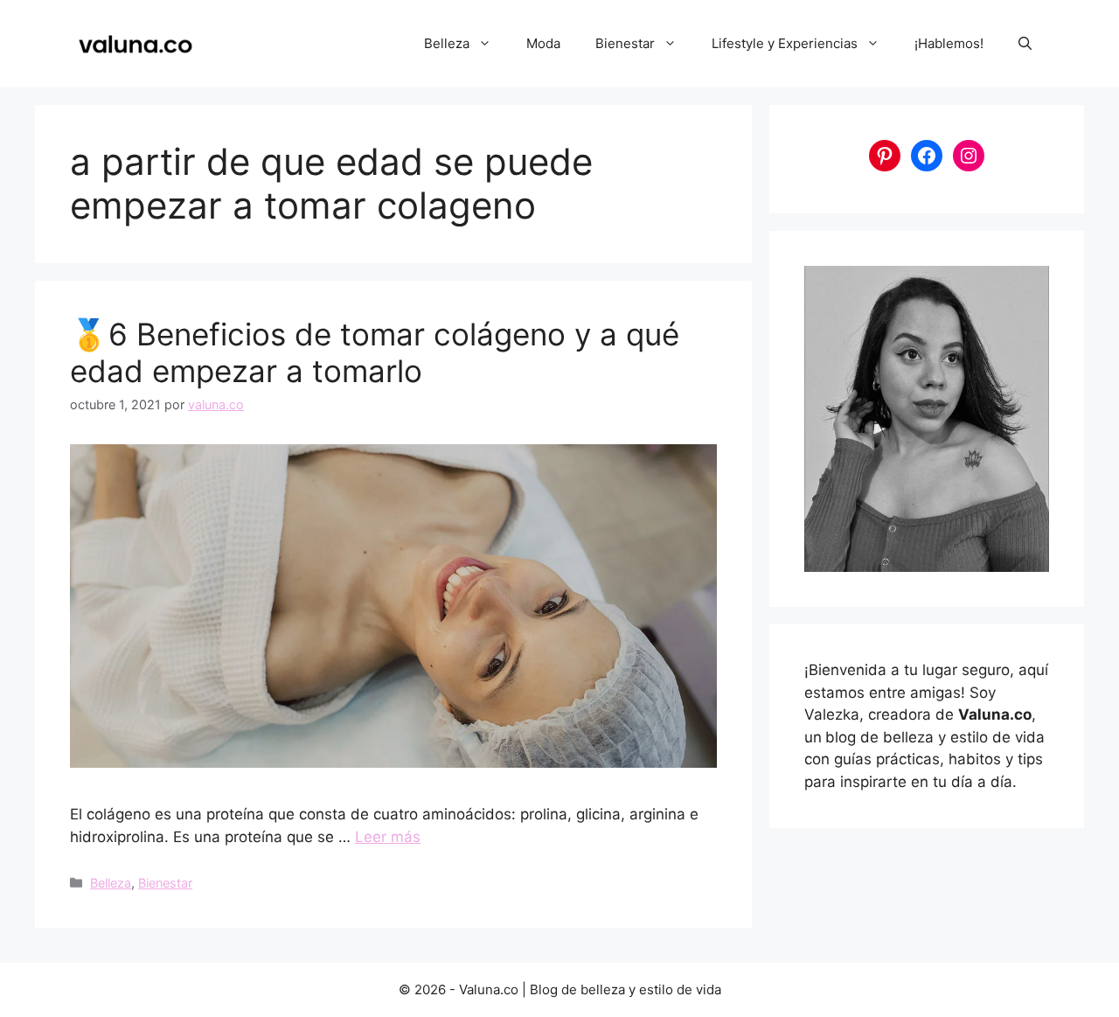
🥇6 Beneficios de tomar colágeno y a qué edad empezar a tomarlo (374, 352)
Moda (543, 43)
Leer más (387, 837)
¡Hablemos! (948, 43)
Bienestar (625, 43)
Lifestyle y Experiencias (785, 43)
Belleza (446, 43)
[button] (1025, 43)
